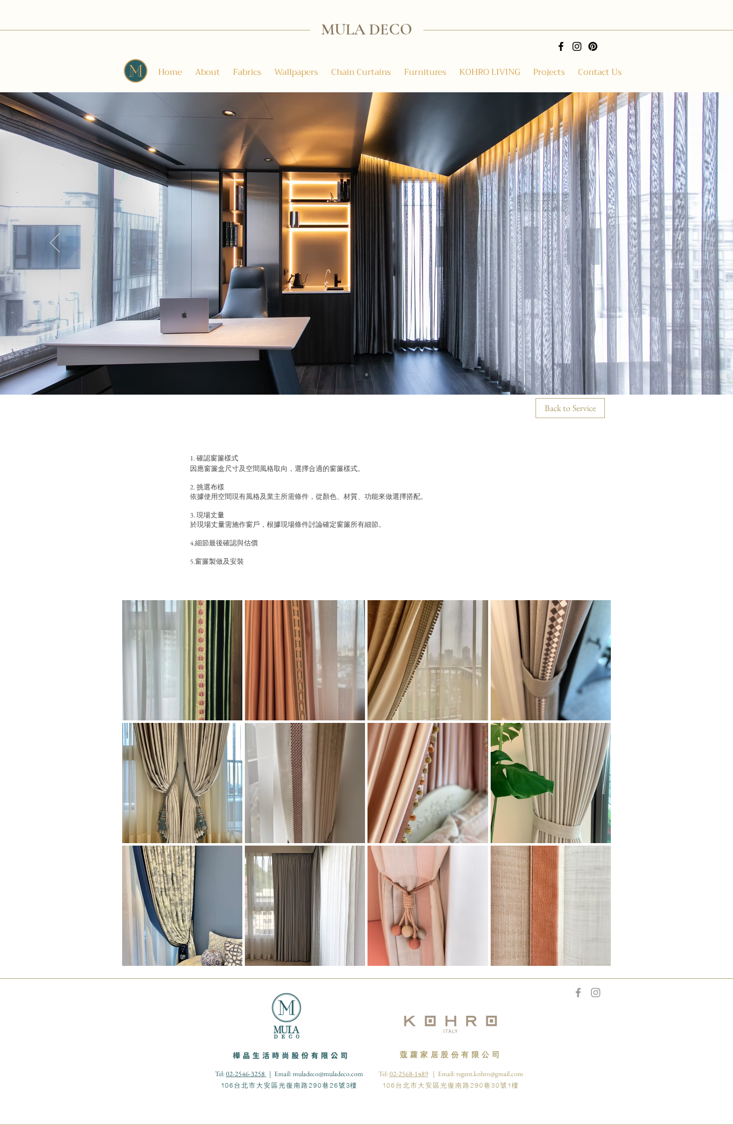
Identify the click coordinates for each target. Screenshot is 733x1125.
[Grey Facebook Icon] (578, 992)
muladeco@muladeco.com (328, 1073)
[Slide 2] (366, 374)
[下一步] (678, 243)
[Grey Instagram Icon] (595, 992)
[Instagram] (577, 46)
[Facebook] (561, 46)
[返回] (55, 243)
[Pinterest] (593, 46)
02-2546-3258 (246, 1073)
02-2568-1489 (408, 1073)
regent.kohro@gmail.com (489, 1073)
